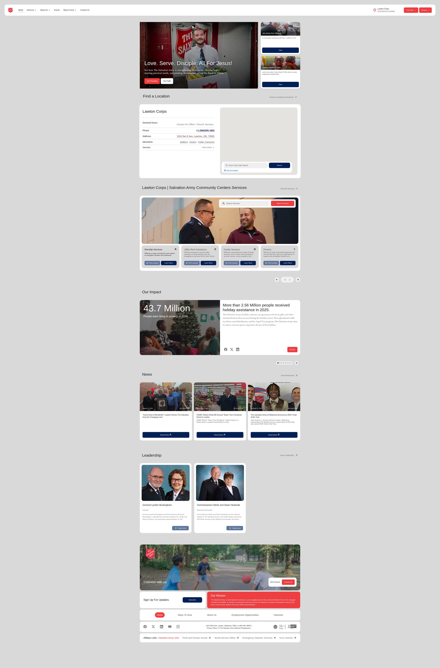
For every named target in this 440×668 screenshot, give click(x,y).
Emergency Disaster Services (259, 637)
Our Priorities (152, 81)
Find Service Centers (386, 11)
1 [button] (285, 279)
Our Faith (167, 81)
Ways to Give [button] (68, 10)
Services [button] (30, 10)
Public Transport (206, 142)
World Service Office (226, 637)
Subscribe (192, 600)
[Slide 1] (278, 363)
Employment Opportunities (245, 615)
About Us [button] (44, 10)
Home (20, 10)
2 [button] (289, 279)
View (280, 50)
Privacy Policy (212, 628)
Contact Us (84, 10)
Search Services (283, 203)
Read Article (166, 434)
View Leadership (289, 455)
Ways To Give (185, 615)
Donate (424, 10)
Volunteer (278, 615)
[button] (277, 279)
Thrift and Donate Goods (196, 637)
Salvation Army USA (168, 638)
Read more (180, 528)
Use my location (231, 170)
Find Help (409, 10)
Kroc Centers (288, 637)
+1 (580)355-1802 (205, 130)
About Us (211, 615)
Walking (184, 142)
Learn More (169, 263)
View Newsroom (289, 375)
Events (57, 10)
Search (279, 165)
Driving (192, 142)
